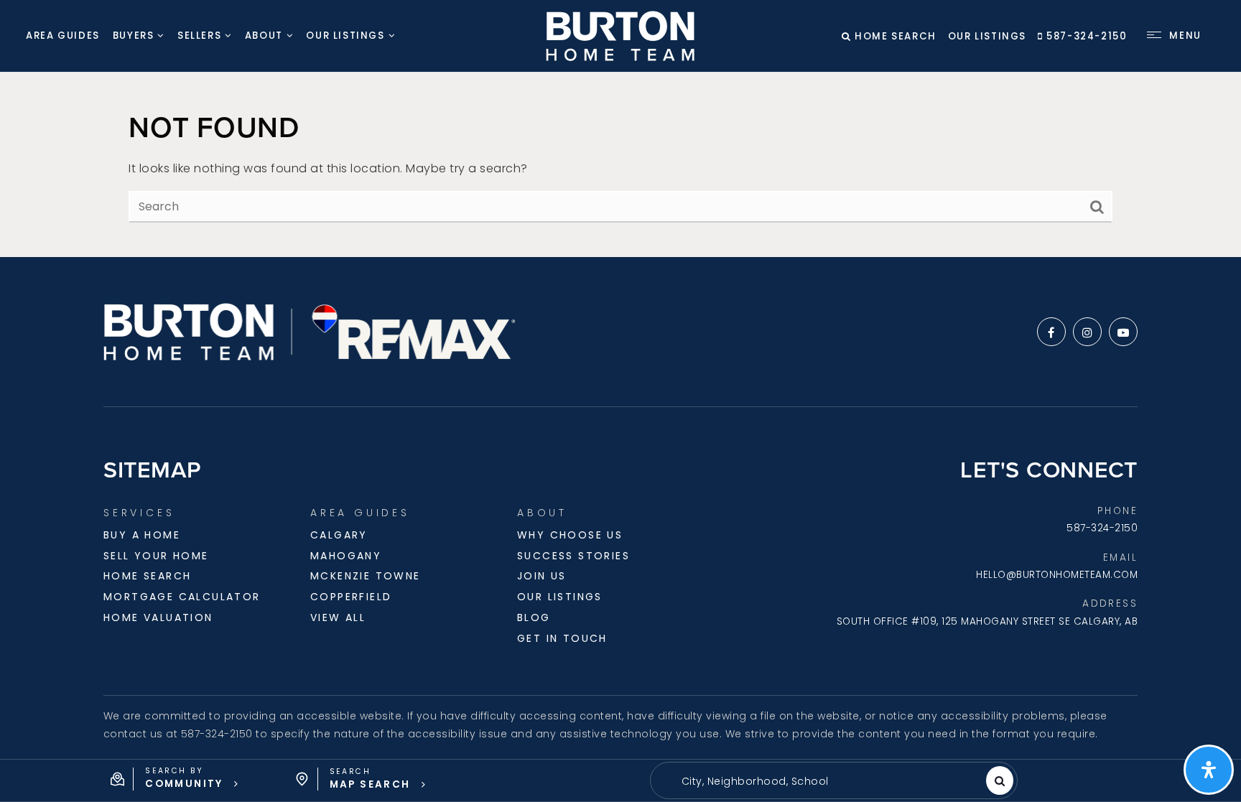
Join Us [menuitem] (542, 576)
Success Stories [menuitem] (573, 556)
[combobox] (672, 781)
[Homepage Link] (620, 35)
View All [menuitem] (338, 617)
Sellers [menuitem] (199, 35)
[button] (175, 779)
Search (999, 780)
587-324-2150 (1085, 36)
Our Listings (987, 36)
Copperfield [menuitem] (350, 596)
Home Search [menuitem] (147, 576)
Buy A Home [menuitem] (141, 535)
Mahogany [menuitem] (345, 556)
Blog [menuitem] (534, 617)
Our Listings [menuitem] (345, 35)
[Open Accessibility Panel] (1209, 770)
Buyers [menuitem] (133, 35)
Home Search (894, 36)
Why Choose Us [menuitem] (570, 535)
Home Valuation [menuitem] (158, 617)
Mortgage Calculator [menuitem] (182, 596)
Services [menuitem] (139, 512)
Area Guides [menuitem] (63, 35)
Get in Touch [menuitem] (562, 638)
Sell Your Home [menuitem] (156, 556)
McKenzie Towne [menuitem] (365, 576)
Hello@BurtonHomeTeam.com (1057, 575)
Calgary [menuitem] (339, 535)
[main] (620, 165)
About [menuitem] (264, 35)
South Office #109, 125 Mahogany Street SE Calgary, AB (987, 621)
